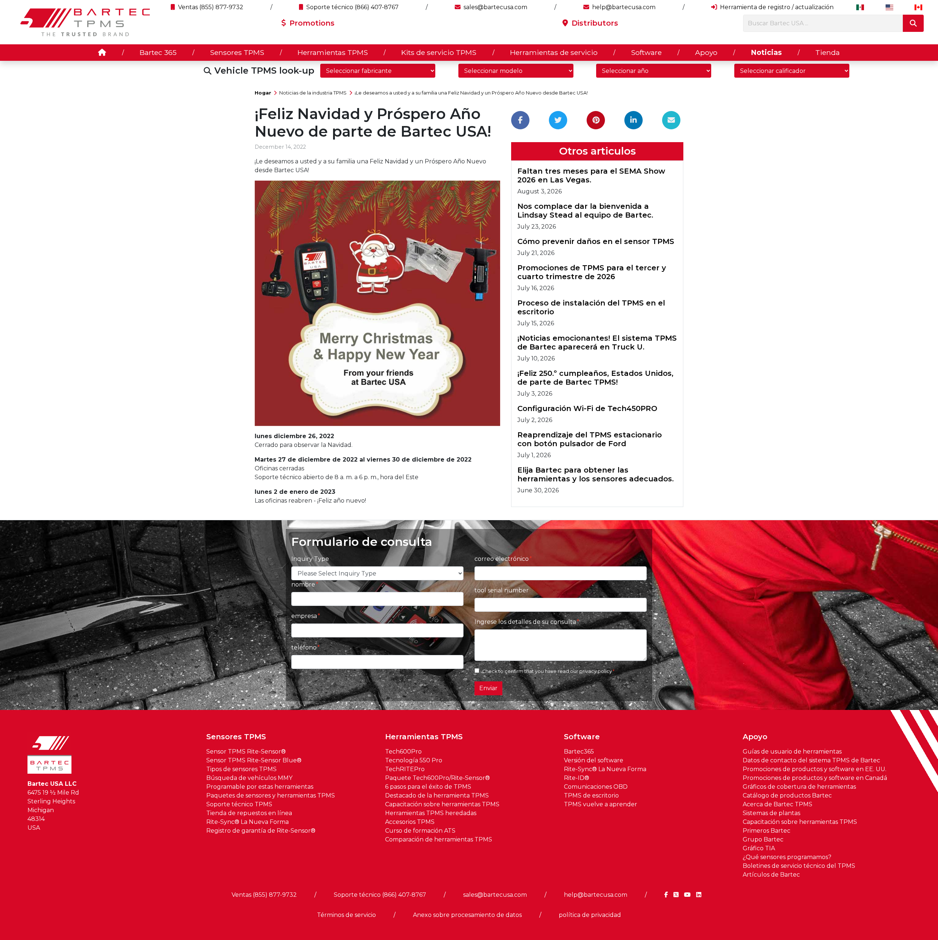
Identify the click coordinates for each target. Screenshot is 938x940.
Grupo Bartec (763, 839)
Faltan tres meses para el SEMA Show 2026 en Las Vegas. (591, 175)
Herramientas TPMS (333, 52)
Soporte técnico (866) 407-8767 (352, 7)
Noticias (766, 52)
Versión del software (593, 760)
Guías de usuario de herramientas (792, 751)
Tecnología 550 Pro (413, 760)
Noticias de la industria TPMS (313, 93)
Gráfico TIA (759, 848)
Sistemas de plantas (771, 813)
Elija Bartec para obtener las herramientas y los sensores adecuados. (595, 474)
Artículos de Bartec (771, 874)
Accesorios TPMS (410, 821)
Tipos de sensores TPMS (241, 769)
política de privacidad (590, 914)
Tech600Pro (403, 751)
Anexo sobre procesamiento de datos (467, 914)
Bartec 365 (158, 52)
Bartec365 (579, 751)
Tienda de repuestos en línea (249, 813)
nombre (303, 584)
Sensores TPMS (237, 52)
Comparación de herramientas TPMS (438, 839)
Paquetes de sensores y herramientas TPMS (270, 795)
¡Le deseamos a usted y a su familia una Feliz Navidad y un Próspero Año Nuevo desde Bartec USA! (471, 93)
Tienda (827, 52)
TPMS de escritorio (591, 795)
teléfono (304, 647)
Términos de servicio (346, 914)
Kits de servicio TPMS (438, 52)
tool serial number (501, 590)
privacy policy (595, 671)
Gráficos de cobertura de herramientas (799, 786)
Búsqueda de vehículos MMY (249, 777)
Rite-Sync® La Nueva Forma (247, 821)
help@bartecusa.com (623, 7)
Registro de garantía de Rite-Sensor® (260, 830)
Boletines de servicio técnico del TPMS (799, 865)
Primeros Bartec (766, 830)
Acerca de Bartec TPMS (777, 804)
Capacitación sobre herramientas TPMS (442, 804)
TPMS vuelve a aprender (600, 804)
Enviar (488, 688)
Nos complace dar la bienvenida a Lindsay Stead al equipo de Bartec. (585, 210)
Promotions (311, 23)
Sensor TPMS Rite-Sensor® (246, 751)
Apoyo (706, 52)
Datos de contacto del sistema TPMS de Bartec (811, 760)
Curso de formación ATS (420, 830)
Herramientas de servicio (554, 52)
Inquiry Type (310, 558)
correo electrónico (501, 558)
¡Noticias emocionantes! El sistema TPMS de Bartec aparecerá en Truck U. (597, 342)
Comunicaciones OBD (596, 786)
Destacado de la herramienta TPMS (437, 795)
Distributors (593, 23)
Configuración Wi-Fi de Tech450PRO (587, 408)
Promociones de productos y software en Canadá (815, 777)
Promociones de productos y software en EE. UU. (814, 769)
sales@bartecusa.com (494, 7)
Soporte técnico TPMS (239, 804)
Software (646, 52)
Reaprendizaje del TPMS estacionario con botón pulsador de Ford (589, 439)
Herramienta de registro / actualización (776, 7)
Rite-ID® (576, 777)
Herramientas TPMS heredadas (430, 813)
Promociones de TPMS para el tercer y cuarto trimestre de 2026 (591, 272)
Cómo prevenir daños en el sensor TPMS (595, 241)
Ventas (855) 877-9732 (210, 7)
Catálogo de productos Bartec (787, 795)
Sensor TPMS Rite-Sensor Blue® (254, 760)
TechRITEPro (405, 769)
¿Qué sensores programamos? (787, 857)
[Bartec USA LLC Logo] (85, 22)
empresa (304, 616)
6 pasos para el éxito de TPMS (428, 786)
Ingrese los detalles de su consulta (525, 621)
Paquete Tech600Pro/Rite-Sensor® (437, 777)
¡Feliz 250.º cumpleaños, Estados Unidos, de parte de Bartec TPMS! (595, 377)
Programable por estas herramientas (259, 786)
